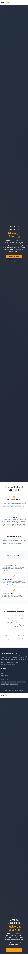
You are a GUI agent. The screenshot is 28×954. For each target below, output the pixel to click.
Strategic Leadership (14, 256)
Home (2, 671)
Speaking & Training (5, 675)
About (2, 673)
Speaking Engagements (14, 261)
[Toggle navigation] (26, 2)
